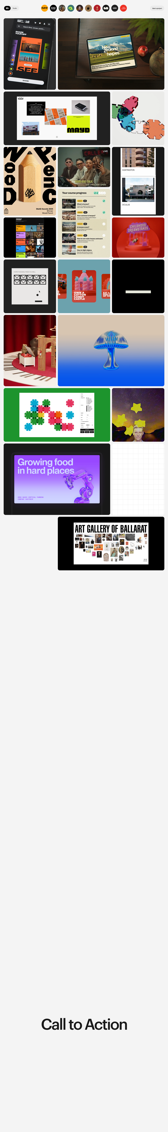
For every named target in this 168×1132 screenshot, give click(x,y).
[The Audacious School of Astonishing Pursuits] (79, 8)
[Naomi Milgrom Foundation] (123, 8)
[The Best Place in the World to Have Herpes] (62, 8)
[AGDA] (114, 8)
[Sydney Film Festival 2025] (44, 8)
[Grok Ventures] (70, 8)
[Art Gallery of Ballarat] (53, 8)
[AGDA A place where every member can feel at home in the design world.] (57, 118)
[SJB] (106, 8)
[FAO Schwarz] (97, 8)
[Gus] (138, 479)
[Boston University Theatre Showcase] (88, 8)
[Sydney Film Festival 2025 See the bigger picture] (30, 54)
